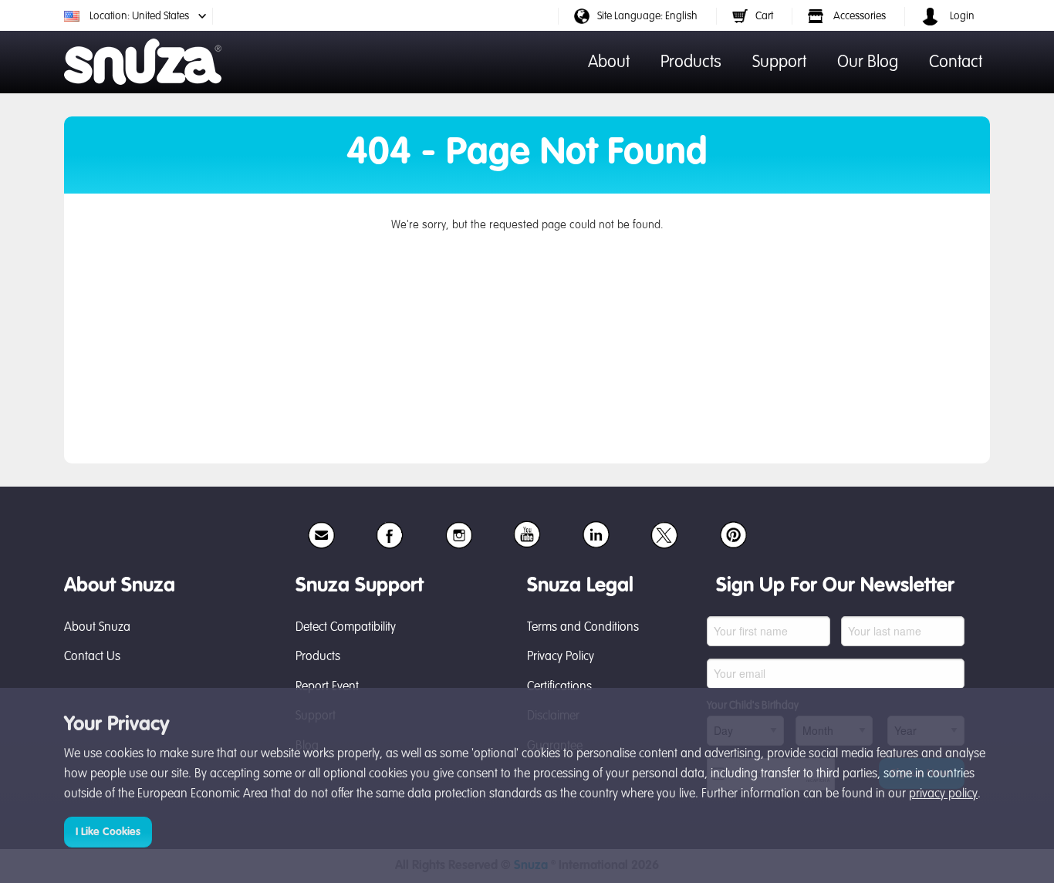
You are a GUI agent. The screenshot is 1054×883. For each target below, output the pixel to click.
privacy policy (943, 794)
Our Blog (867, 62)
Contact (955, 62)
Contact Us (92, 657)
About (609, 62)
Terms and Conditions (583, 628)
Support (779, 62)
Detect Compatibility (346, 628)
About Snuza (97, 628)
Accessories (858, 16)
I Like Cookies (108, 832)
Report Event (327, 687)
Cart (764, 16)
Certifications (559, 687)
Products (690, 62)
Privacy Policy (560, 657)
